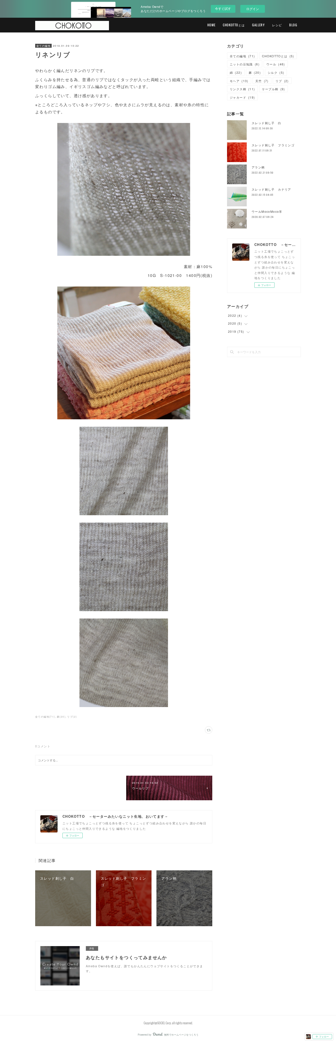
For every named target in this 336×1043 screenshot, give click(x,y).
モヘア (239, 81)
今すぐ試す (223, 8)
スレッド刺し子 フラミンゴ (273, 145)
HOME (211, 25)
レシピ (277, 25)
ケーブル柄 (273, 89)
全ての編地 (43, 45)
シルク (276, 72)
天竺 (262, 81)
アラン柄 (258, 167)
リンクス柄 (242, 89)
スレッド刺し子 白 (266, 123)
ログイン (252, 8)
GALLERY (258, 25)
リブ (282, 81)
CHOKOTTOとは (234, 25)
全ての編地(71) (45, 716)
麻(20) (61, 716)
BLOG (293, 25)
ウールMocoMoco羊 (267, 211)
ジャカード (242, 97)
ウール (275, 64)
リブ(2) (72, 716)
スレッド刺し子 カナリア (271, 189)
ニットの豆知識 (245, 64)
